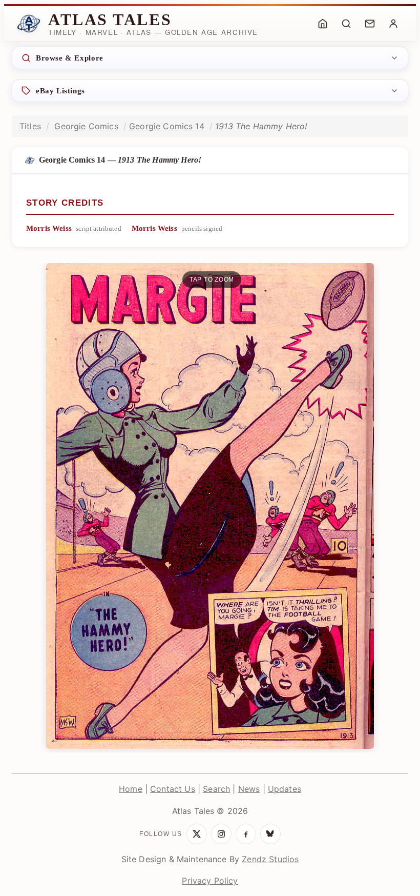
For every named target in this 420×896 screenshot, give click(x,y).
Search (216, 789)
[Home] (322, 23)
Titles (30, 126)
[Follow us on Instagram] (221, 834)
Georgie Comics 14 (166, 126)
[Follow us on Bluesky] (270, 834)
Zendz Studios (270, 859)
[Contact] (370, 23)
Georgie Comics (86, 126)
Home (130, 789)
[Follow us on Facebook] (246, 834)
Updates (284, 789)
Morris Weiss (49, 228)
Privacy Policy (210, 880)
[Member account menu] (393, 23)
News (249, 789)
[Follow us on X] (196, 834)
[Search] (346, 23)
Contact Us (172, 789)
